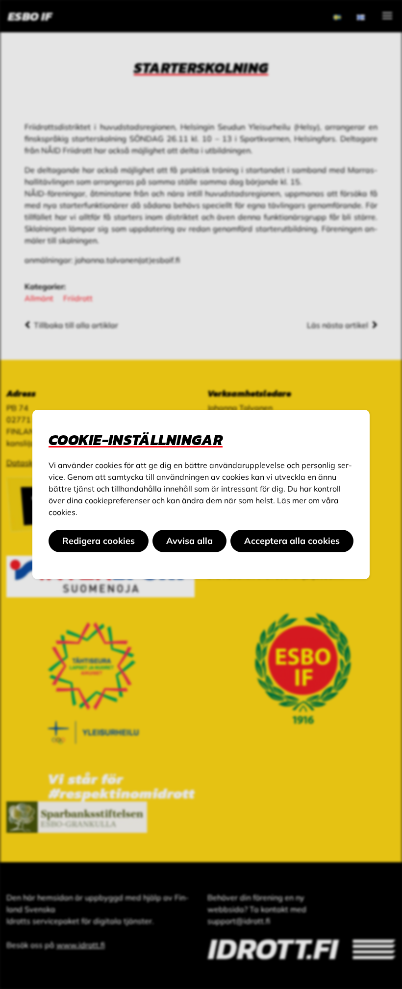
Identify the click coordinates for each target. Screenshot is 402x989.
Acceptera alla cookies (292, 540)
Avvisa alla (189, 540)
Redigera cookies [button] (98, 540)
